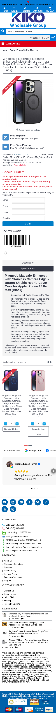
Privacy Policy (10, 574)
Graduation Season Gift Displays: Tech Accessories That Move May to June (26, 624)
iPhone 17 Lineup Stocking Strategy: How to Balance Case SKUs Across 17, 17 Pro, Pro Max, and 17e (28, 642)
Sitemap (7, 600)
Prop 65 (7, 580)
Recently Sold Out (12, 604)
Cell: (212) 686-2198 (15, 525)
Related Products (14, 362)
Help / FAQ (9, 597)
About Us (8, 561)
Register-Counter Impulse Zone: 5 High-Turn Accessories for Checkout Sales (28, 632)
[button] (2, 470)
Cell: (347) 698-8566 (15, 528)
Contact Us (9, 591)
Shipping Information (13, 564)
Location (8, 567)
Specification (28, 268)
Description (28, 262)
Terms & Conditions (13, 577)
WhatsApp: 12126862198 (19, 532)
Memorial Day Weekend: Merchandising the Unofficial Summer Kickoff (28, 615)
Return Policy (10, 570)
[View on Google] (9, 464)
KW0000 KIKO (21, 154)
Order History (10, 594)
